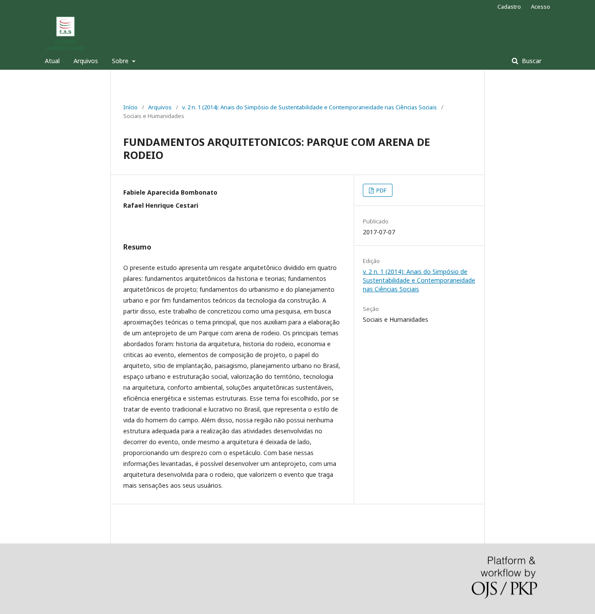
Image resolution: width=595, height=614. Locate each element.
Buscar (530, 61)
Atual (52, 61)
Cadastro (509, 6)
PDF (380, 190)
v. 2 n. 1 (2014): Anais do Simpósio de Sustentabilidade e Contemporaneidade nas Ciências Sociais (309, 107)
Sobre (121, 61)
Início (130, 107)
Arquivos (86, 61)
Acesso (540, 6)
